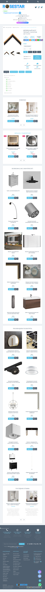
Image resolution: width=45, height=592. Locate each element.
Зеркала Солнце (16, 561)
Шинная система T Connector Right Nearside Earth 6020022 (32, 191)
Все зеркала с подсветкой (17, 566)
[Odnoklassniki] (32, 543)
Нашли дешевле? (27, 46)
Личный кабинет (26, 554)
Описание (6, 71)
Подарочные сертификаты (5, 580)
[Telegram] (39, 576)
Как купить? (28, 71)
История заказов (26, 556)
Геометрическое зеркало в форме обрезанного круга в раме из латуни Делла (13, 351)
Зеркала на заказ (16, 567)
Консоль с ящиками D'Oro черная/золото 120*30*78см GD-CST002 (31, 443)
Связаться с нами (6, 571)
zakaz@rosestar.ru (23, 18)
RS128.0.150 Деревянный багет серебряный (32, 412)
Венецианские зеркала (17, 559)
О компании (5, 556)
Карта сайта (5, 576)
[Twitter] (34, 543)
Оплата (4, 559)
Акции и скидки (15, 574)
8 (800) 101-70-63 (22, 17)
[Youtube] (35, 543)
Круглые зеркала (16, 569)
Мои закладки (26, 558)
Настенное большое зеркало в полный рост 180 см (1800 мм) (32, 116)
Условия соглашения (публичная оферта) (6, 567)
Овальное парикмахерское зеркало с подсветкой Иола (31, 351)
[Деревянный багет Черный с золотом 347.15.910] (6, 53)
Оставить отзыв (39, 37)
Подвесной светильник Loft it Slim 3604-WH (32, 473)
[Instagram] (27, 543)
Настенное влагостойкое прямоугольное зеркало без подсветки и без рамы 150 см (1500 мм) (13, 116)
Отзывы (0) (22, 71)
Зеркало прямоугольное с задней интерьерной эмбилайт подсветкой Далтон (13, 149)
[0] (36, 7)
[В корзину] (25, 52)
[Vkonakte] (29, 543)
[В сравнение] (39, 52)
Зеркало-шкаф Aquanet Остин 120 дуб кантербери (32, 252)
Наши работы (5, 564)
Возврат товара (5, 573)
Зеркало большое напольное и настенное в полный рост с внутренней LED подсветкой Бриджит (32, 504)
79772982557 (19, 16)
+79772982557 (26, 16)
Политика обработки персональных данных (6, 569)
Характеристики (14, 71)
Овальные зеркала (16, 572)
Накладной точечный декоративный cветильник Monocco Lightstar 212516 (13, 443)
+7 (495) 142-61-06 (23, 14)
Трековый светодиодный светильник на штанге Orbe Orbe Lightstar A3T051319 (13, 382)
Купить (11, 156)
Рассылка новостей (27, 559)
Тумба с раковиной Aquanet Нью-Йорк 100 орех (32, 313)
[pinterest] (40, 543)
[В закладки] (35, 52)
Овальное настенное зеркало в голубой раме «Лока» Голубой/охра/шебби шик (31, 283)
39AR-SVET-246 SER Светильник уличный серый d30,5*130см (13, 313)
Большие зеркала (16, 553)
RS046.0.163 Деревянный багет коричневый (13, 283)
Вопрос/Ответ (5, 574)
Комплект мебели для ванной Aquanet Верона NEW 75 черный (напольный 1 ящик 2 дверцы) (13, 473)
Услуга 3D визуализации (22, 22)
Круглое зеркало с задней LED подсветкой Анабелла (32, 149)
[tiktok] (38, 543)
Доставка (4, 558)
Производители (5, 578)
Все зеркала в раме (16, 564)
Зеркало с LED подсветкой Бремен (13, 252)
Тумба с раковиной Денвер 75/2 (13, 190)
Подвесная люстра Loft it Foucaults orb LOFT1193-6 (13, 412)
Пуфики (14, 571)
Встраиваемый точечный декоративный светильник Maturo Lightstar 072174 (31, 382)
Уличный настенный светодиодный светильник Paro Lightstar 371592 (31, 222)
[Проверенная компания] (4, 528)
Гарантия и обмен (6, 561)
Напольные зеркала (16, 555)
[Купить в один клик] (30, 52)
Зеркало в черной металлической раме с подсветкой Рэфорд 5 (13, 504)
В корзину (11, 121)
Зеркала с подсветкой (22, 133)
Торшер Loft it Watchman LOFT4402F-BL (13, 222)
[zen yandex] (37, 543)
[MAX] (39, 572)
